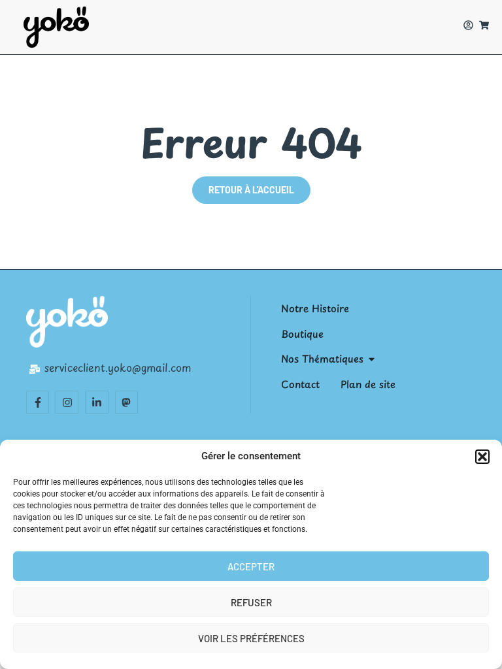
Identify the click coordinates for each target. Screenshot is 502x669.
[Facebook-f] (37, 402)
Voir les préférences (251, 638)
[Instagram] (67, 402)
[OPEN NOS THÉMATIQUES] (371, 359)
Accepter (251, 566)
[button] (482, 456)
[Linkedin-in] (96, 402)
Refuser (251, 602)
